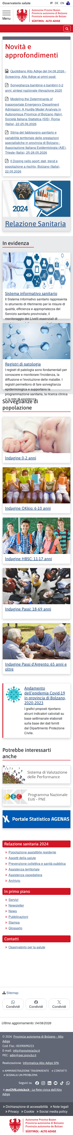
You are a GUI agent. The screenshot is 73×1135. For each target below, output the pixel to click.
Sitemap (12, 992)
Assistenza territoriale (24, 869)
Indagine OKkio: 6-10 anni (28, 508)
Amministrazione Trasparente (26, 1070)
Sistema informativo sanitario (31, 293)
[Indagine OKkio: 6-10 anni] (36, 485)
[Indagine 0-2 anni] (36, 434)
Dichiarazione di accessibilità (26, 1106)
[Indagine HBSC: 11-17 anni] (36, 535)
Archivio (14, 880)
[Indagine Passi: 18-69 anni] (36, 585)
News (13, 911)
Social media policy (53, 1111)
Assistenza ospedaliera (25, 875)
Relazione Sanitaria (35, 223)
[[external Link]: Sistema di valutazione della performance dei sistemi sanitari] (36, 774)
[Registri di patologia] (36, 341)
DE (56, 3)
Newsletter (16, 905)
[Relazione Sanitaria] (36, 198)
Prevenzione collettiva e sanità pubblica (37, 863)
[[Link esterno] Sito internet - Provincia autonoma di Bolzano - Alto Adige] (42, 15)
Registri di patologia (23, 364)
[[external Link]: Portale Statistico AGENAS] (36, 819)
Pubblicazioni (18, 916)
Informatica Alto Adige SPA (41, 1063)
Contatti (60, 1070)
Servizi (13, 899)
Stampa (14, 922)
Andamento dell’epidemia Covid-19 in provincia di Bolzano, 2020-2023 (45, 695)
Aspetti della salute (22, 858)
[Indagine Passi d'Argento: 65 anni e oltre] (36, 640)
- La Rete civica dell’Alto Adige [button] (32, 1092)
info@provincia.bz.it (26, 1050)
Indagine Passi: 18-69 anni (28, 609)
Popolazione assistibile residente (32, 852)
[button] (37, 1083)
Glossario (15, 928)
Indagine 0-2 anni (20, 458)
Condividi (13, 1006)
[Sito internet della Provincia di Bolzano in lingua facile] (68, 3)
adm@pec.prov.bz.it (23, 1055)
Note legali (60, 1106)
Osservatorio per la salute (27, 947)
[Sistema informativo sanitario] (36, 270)
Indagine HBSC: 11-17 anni (28, 558)
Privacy (13, 1111)
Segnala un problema (21, 1075)
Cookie (28, 1111)
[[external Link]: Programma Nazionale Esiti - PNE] (36, 797)
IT (51, 3)
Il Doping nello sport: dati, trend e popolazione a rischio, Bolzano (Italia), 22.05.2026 (32, 166)
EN (62, 3)
